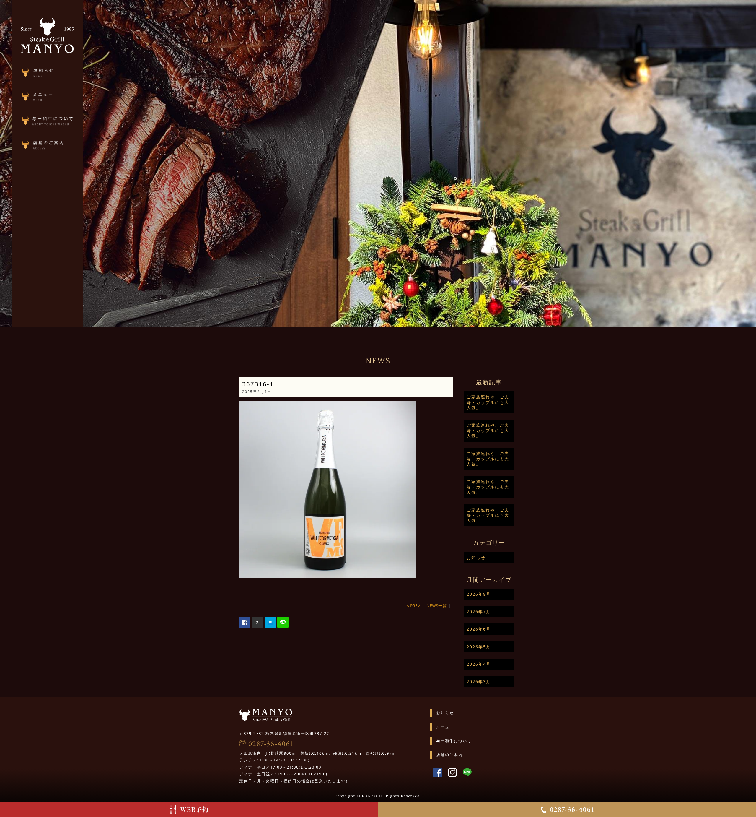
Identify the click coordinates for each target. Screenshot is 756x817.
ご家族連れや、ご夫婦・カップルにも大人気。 (488, 402)
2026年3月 (479, 681)
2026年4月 (479, 664)
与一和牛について (454, 740)
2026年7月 (479, 611)
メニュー (445, 727)
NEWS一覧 (436, 605)
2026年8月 (479, 594)
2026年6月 (479, 629)
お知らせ (476, 557)
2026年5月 (479, 646)
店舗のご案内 (449, 754)
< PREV (413, 605)
